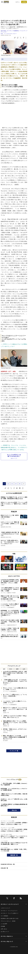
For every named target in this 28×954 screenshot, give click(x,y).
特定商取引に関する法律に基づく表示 (9, 918)
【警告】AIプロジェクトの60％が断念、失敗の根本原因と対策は (14, 794)
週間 (17, 669)
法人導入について (5, 931)
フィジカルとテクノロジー (10, 33)
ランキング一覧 (14, 751)
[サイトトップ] (6, 2)
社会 (2, 33)
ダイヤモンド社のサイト (7, 936)
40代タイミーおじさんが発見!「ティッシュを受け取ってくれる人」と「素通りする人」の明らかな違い (14, 503)
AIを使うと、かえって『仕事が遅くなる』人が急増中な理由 (14, 799)
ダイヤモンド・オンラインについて (10, 904)
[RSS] (21, 898)
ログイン (18, 1)
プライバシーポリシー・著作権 (8, 921)
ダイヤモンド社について (7, 941)
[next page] (23, 483)
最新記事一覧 (14, 855)
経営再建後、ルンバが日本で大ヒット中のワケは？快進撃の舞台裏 (14, 789)
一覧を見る (14, 810)
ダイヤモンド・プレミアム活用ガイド (9, 913)
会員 (24, 669)
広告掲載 (3, 926)
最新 (4, 669)
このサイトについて (5, 908)
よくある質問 (4, 923)
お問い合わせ (4, 929)
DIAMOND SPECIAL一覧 (8, 864)
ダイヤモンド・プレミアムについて (9, 910)
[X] (7, 898)
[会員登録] (24, 2)
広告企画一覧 (4, 868)
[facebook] (14, 898)
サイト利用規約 (4, 916)
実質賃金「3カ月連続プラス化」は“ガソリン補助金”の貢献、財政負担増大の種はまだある (14, 497)
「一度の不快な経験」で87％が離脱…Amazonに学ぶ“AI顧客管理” (14, 784)
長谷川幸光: (14, 31)
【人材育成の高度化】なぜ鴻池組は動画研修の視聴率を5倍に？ (14, 805)
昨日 (10, 669)
